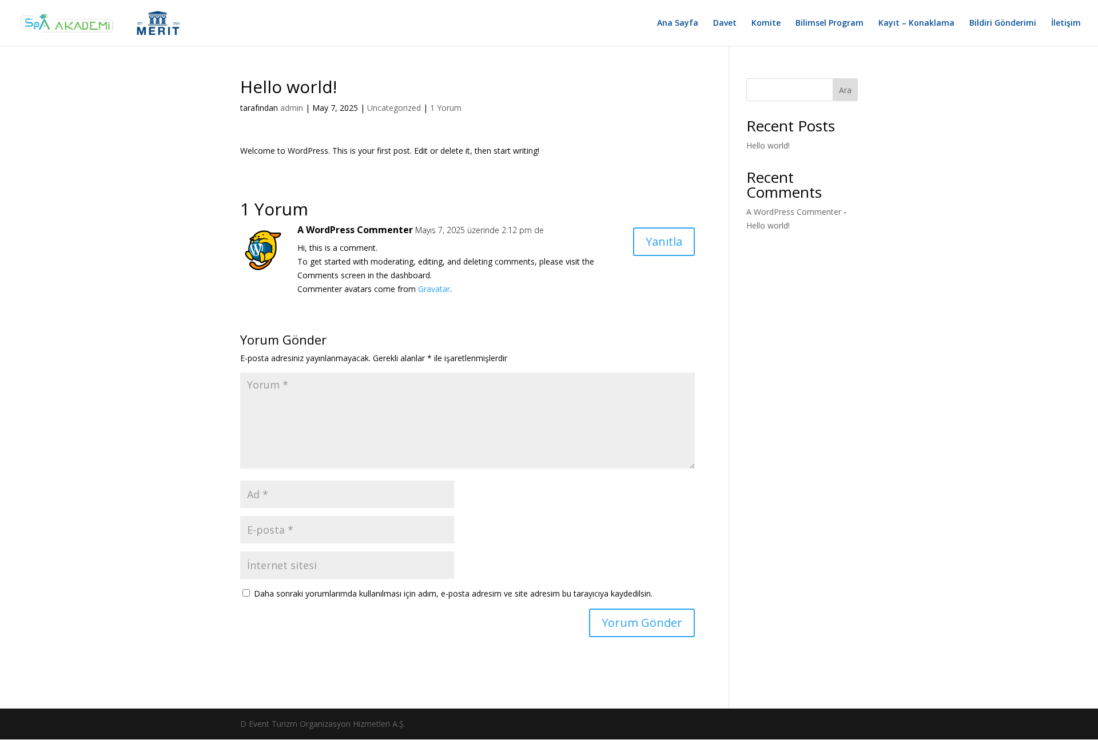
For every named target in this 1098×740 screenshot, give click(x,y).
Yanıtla (664, 241)
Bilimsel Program (829, 23)
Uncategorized (394, 107)
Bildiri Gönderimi (1002, 23)
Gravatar (434, 288)
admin (291, 107)
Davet (725, 23)
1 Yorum (446, 107)
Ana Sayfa (677, 23)
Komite (766, 23)
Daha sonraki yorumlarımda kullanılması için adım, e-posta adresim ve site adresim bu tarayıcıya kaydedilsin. (453, 593)
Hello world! (768, 145)
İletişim (1066, 23)
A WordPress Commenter (355, 229)
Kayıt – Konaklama (916, 23)
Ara (845, 90)
